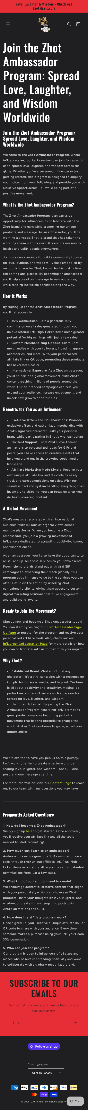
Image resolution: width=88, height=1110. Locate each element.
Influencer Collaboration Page (25, 643)
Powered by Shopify (55, 1101)
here (29, 831)
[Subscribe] (75, 1022)
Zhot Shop (37, 1101)
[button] (8, 24)
